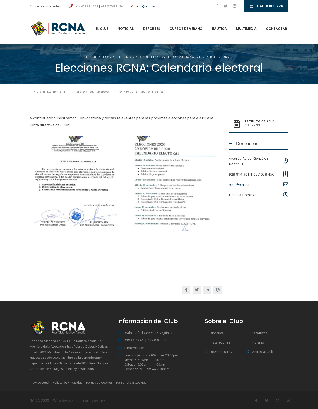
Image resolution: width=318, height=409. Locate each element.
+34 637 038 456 (112, 6)
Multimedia (246, 28)
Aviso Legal (41, 382)
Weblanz (98, 401)
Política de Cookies (99, 382)
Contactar (276, 28)
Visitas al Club (262, 351)
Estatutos (259, 333)
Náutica (219, 28)
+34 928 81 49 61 (87, 6)
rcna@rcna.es (239, 184)
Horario (258, 342)
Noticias (126, 28)
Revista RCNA (221, 351)
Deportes (151, 28)
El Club (102, 28)
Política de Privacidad (68, 382)
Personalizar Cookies (131, 382)
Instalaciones (220, 342)
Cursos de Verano (186, 28)
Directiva (217, 333)
